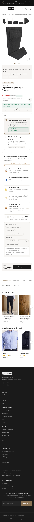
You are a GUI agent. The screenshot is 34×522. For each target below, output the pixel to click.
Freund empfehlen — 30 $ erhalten (11, 475)
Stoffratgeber (5, 454)
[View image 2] (10, 21)
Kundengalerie (5, 462)
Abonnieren (26, 503)
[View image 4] (21, 21)
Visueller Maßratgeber (7, 429)
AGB (11, 519)
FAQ (3, 419)
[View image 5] (26, 21)
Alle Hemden (5, 398)
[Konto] (22, 9)
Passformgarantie (6, 460)
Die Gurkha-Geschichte (8, 451)
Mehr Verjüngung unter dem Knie (14, 234)
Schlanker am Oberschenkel (12, 227)
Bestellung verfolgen (7, 473)
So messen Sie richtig (7, 486)
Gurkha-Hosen (5, 395)
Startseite (4, 14)
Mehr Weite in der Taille (12, 244)
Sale (3, 403)
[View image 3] (15, 21)
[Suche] (18, 9)
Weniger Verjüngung (11, 237)
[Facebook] (7, 384)
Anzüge (4, 400)
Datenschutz (5, 519)
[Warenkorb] (30, 9)
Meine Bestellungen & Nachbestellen (11, 470)
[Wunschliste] (26, 9)
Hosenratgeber (5, 432)
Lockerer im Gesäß (10, 241)
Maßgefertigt (5, 413)
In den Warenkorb (22, 267)
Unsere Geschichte (6, 411)
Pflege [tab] (23, 280)
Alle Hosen (4, 392)
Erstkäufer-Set (5, 483)
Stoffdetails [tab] (16, 280)
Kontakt (3, 422)
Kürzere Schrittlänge (22, 241)
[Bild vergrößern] (29, 59)
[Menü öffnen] (3, 9)
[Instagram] (3, 384)
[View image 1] (4, 21)
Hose (9, 14)
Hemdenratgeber (6, 435)
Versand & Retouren (7, 416)
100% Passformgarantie (8, 489)
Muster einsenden (6, 438)
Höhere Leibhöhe (10, 231)
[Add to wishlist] (30, 100)
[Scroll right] (31, 306)
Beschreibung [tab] (7, 280)
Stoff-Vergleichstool (7, 457)
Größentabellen (6, 441)
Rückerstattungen (19, 519)
